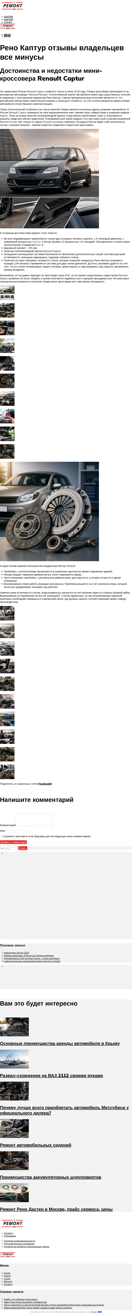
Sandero (8, 1284)
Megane (8, 1281)
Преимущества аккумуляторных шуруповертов (50, 1177)
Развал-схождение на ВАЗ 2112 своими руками (51, 1075)
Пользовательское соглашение (19, 1243)
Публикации (10, 1235)
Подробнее (93, 1312)
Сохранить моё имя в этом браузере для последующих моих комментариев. (47, 836)
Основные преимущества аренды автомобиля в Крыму (60, 1043)
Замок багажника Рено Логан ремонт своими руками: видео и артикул (38, 1307)
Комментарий (8, 825)
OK (100, 1312)
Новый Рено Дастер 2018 (16, 952)
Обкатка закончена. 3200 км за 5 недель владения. (29, 955)
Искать (22, 848)
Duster (8, 16)
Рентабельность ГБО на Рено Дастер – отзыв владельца (31, 958)
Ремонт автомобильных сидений (35, 1145)
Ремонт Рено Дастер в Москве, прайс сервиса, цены (56, 1209)
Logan (7, 1278)
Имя (2, 830)
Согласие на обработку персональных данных (26, 1246)
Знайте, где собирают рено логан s (21, 1299)
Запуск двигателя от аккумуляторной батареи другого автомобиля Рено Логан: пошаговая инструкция (54, 1304)
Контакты (8, 1233)
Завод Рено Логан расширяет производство (25, 1302)
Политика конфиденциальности (19, 1240)
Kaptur (8, 19)
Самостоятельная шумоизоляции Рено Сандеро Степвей (32, 961)
